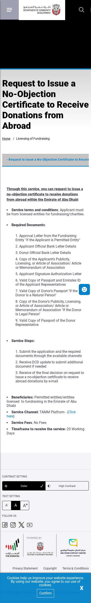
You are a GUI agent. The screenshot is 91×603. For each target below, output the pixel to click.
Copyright (50, 568)
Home (6, 138)
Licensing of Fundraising (33, 138)
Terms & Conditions (75, 568)
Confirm (45, 593)
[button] (84, 289)
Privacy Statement (25, 568)
